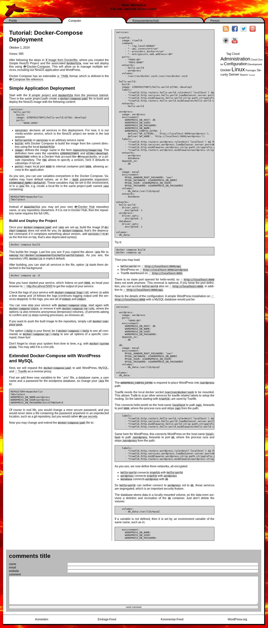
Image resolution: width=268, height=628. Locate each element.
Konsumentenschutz (146, 20)
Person (215, 20)
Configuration (235, 64)
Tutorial (252, 75)
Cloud (254, 59)
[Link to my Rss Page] (226, 29)
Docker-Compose (38, 66)
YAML (65, 76)
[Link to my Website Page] (253, 29)
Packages (251, 70)
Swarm (244, 74)
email (12, 567)
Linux (238, 69)
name (12, 564)
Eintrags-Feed (107, 619)
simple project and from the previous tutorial (70, 95)
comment (15, 574)
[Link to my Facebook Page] (235, 29)
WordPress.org (237, 619)
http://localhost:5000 (40, 286)
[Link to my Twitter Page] (244, 29)
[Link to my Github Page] (226, 41)
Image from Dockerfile (62, 60)
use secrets (90, 416)
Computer (74, 20)
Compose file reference (28, 79)
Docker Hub (86, 206)
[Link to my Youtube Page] (235, 41)
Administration (235, 58)
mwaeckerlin (89, 156)
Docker (225, 70)
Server (234, 74)
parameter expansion (90, 179)
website (14, 570)
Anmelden (41, 619)
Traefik (22, 371)
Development (255, 64)
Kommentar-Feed (172, 619)
